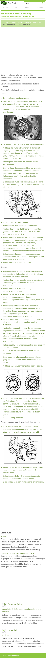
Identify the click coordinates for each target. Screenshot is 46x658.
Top (15, 8)
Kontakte (26, 8)
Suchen (40, 8)
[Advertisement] (23, 50)
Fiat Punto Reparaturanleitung (12, 22)
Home (5, 8)
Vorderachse (36, 22)
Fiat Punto (12, 3)
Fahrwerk (27, 22)
